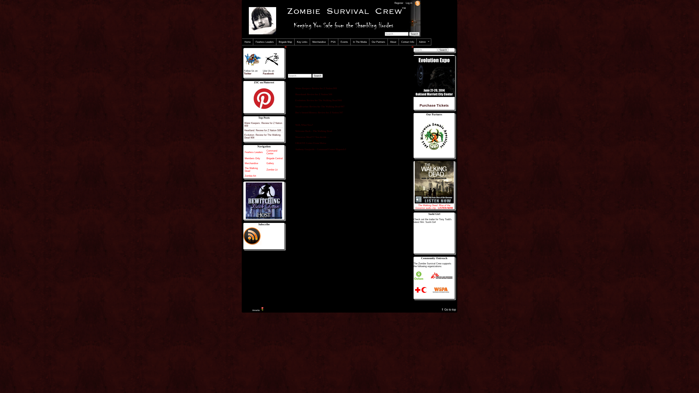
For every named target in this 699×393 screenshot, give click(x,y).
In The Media (360, 42)
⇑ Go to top (448, 309)
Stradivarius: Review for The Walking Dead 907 (320, 106)
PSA (333, 42)
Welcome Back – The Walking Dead (313, 131)
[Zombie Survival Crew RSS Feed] (417, 3)
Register (398, 3)
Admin (421, 42)
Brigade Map (285, 42)
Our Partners (378, 42)
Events (344, 42)
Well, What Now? (304, 125)
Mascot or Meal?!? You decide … (312, 137)
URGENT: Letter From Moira (310, 143)
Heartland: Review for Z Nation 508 (262, 130)
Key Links (302, 42)
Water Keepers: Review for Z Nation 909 (316, 88)
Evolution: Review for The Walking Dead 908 (318, 100)
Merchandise (319, 42)
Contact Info (407, 42)
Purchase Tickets (434, 105)
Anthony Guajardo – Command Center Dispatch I (320, 149)
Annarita (256, 310)
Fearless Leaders (265, 42)
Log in (409, 3)
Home (247, 42)
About (393, 42)
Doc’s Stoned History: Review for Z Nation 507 (319, 112)
